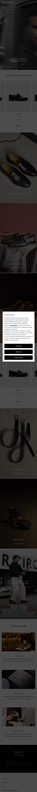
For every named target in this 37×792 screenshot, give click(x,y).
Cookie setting (18, 358)
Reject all (18, 352)
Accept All (18, 346)
